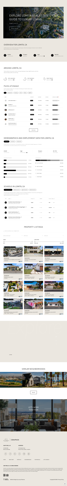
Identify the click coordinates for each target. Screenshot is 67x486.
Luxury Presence (21, 479)
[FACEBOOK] (5, 454)
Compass (32, 468)
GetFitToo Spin (10, 118)
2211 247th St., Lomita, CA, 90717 (13, 208)
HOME (4, 459)
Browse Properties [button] (14, 28)
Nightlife (30, 92)
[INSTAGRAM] (10, 454)
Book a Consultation (33, 422)
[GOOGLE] (24, 454)
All (5, 92)
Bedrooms (46, 235)
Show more (33, 130)
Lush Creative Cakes (11, 100)
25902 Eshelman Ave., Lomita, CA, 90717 (14, 218)
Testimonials (37, 459)
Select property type (6, 235)
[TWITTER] (19, 454)
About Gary (11, 459)
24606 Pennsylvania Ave (12, 124)
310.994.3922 (5, 448)
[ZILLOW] (28, 454)
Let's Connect (46, 459)
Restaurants (10, 92)
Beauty (25, 92)
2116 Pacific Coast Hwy (12, 105)
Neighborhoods (27, 459)
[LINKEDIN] (15, 454)
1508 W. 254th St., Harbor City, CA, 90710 (14, 213)
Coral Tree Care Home (12, 123)
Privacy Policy (61, 479)
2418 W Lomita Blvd (11, 115)
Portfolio (19, 459)
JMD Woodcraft (11, 109)
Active (21, 92)
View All (33, 392)
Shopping (16, 92)
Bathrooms (26, 235)
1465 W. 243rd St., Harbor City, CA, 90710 (14, 203)
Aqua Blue (10, 104)
